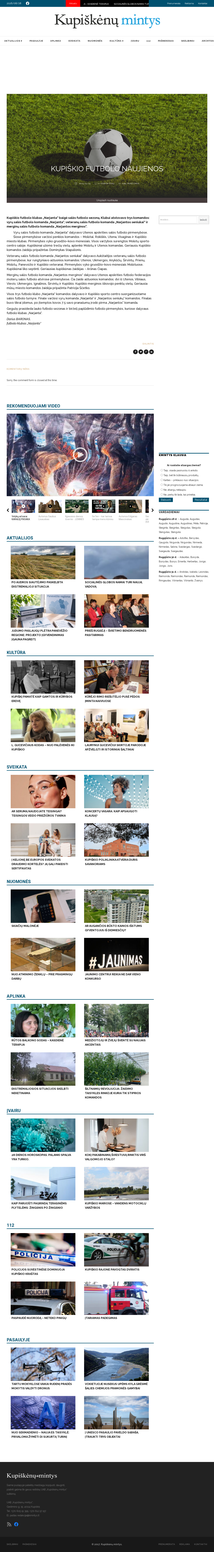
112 (10, 1225)
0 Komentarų (106, 183)
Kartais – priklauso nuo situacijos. (181, 480)
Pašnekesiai (30, 1544)
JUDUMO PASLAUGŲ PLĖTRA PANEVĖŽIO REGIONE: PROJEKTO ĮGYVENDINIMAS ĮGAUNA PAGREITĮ (134, 4)
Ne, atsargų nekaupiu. (175, 489)
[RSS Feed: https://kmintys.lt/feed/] (9, 1524)
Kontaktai (202, 3)
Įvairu (14, 1110)
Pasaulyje (18, 1339)
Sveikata (17, 766)
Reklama (189, 3)
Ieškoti (203, 220)
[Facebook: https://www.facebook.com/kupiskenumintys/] (28, 3)
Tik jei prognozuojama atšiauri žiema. (183, 485)
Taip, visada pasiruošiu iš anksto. (181, 470)
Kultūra (16, 652)
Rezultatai (201, 499)
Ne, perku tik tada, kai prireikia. (180, 494)
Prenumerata (173, 3)
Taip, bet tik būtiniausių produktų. (181, 475)
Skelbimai (12, 1544)
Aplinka (16, 996)
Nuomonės (19, 881)
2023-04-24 (84, 183)
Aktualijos (20, 537)
